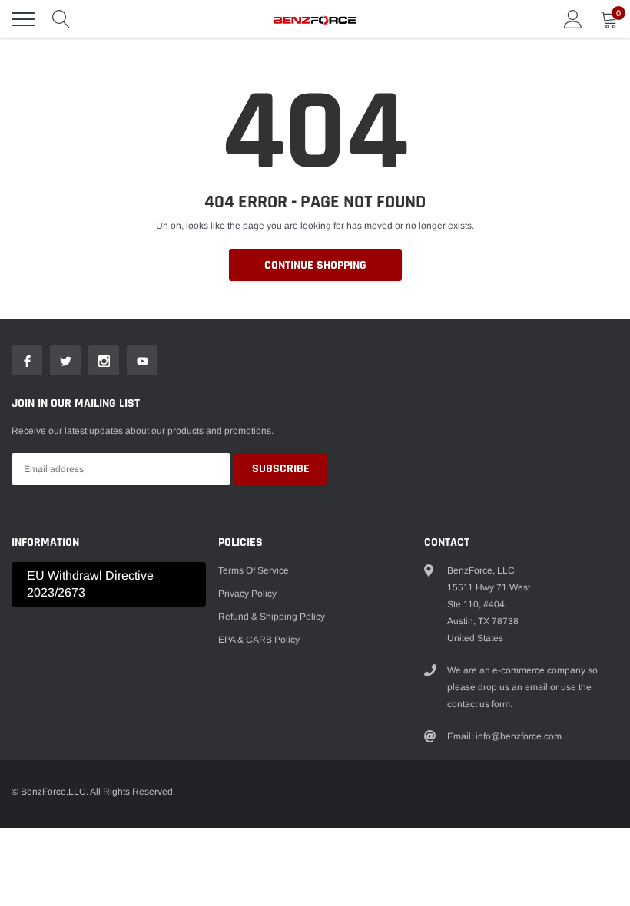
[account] (573, 19)
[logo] (315, 19)
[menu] (23, 19)
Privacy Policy (247, 593)
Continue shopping (315, 265)
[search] (61, 19)
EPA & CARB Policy (259, 639)
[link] (27, 360)
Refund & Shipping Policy (271, 616)
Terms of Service (253, 570)
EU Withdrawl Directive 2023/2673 (90, 584)
